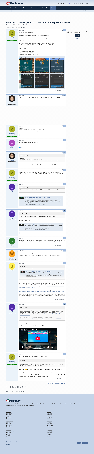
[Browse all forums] (83, 11)
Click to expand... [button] (41, 278)
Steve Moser (8, 434)
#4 (64, 140)
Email (7, 414)
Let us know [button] (67, 3)
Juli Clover (8, 416)
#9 (64, 238)
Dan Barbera (8, 430)
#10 (64, 250)
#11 (64, 263)
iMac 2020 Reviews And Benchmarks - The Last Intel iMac (37, 197)
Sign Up (77, 35)
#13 (64, 353)
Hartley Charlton (9, 425)
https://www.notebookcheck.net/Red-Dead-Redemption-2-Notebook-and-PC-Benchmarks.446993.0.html (41, 291)
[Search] (85, 11)
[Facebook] (76, 3)
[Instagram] (78, 3)
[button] (17, 7)
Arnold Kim (8, 412)
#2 (64, 95)
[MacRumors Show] (74, 3)
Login (77, 38)
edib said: (22, 266)
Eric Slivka (49, 412)
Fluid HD (9, 444)
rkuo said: (22, 360)
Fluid (7, 444)
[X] (80, 3)
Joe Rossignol (49, 416)
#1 (64, 30)
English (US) (84, 443)
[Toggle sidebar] (87, 11)
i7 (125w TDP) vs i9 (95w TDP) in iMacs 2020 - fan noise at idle (38, 224)
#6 (64, 169)
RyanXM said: (22, 213)
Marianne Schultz (50, 425)
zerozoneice (9, 24)
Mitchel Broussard (9, 421)
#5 (64, 152)
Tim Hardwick (49, 421)
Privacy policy (9, 441)
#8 (64, 210)
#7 (64, 184)
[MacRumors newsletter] (87, 3)
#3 (64, 125)
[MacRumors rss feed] (85, 3)
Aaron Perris (49, 434)
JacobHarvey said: (23, 307)
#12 (64, 304)
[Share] (62, 30)
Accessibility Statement (17, 441)
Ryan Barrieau (49, 430)
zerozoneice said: (23, 155)
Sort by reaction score (25, 24)
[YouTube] (82, 3)
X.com (10, 414)
